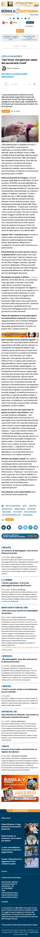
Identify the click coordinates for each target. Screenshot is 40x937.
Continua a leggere (20, 30)
